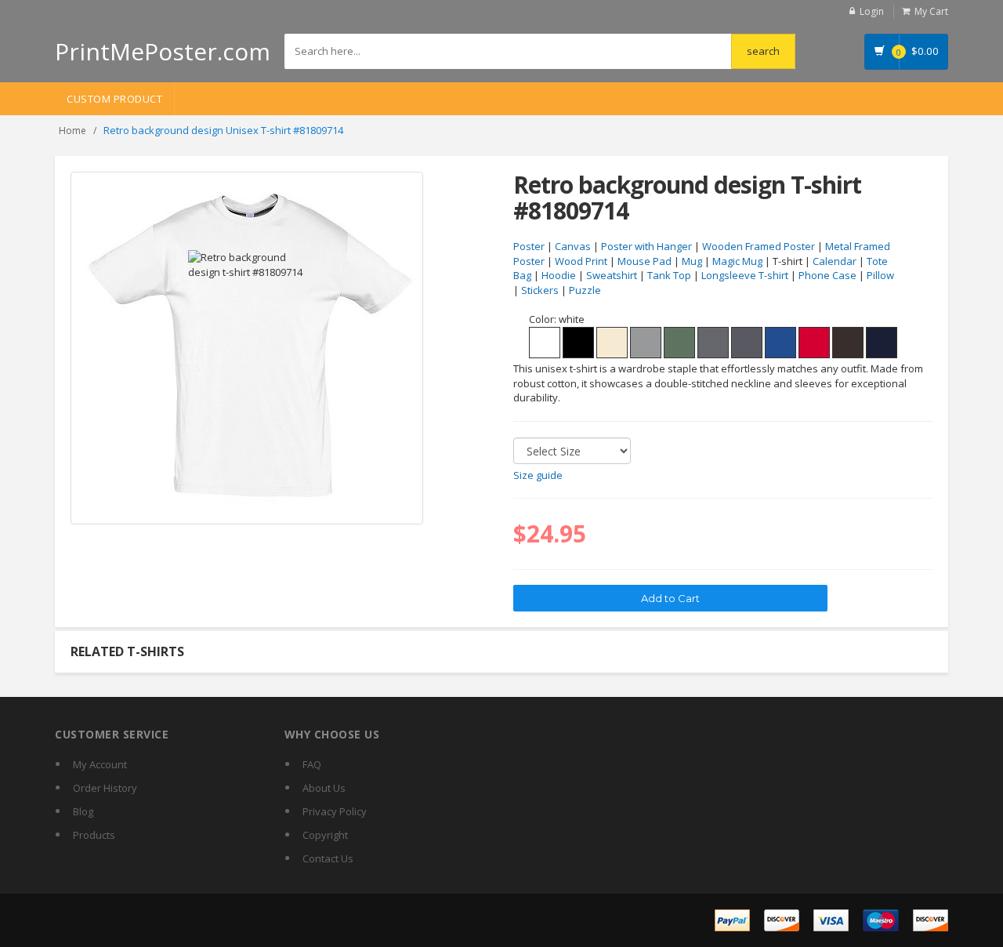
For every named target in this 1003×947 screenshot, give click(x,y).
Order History (105, 788)
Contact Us (327, 858)
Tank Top (669, 275)
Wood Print (581, 261)
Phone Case (827, 275)
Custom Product (114, 99)
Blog (83, 811)
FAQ (311, 764)
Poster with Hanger (646, 246)
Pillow (880, 275)
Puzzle (585, 290)
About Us (324, 788)
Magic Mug (737, 261)
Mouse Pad (644, 261)
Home (72, 130)
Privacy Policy (334, 811)
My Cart (931, 11)
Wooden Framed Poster (758, 246)
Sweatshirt (611, 275)
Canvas (573, 246)
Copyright (325, 835)
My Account (100, 764)
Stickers (540, 290)
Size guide (538, 475)
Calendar (834, 261)
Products (94, 835)
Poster (529, 246)
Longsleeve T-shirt (744, 275)
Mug (692, 261)
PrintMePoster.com (162, 51)
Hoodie (558, 275)
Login (872, 11)
